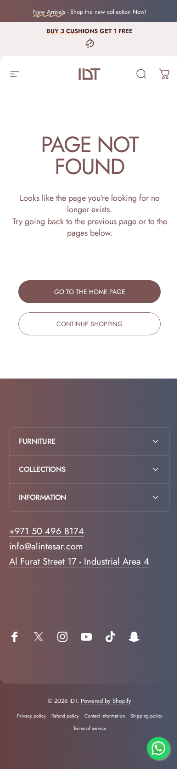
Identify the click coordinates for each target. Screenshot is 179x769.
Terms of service (86, 728)
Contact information (101, 715)
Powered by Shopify (103, 700)
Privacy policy (27, 715)
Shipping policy (143, 715)
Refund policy (61, 715)
